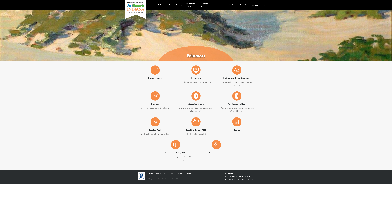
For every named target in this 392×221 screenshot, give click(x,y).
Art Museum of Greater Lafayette (238, 176)
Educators (244, 5)
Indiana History (175, 5)
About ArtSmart (158, 5)
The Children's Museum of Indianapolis (240, 179)
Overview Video (161, 173)
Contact (255, 5)
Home (151, 173)
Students (232, 5)
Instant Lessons (218, 5)
